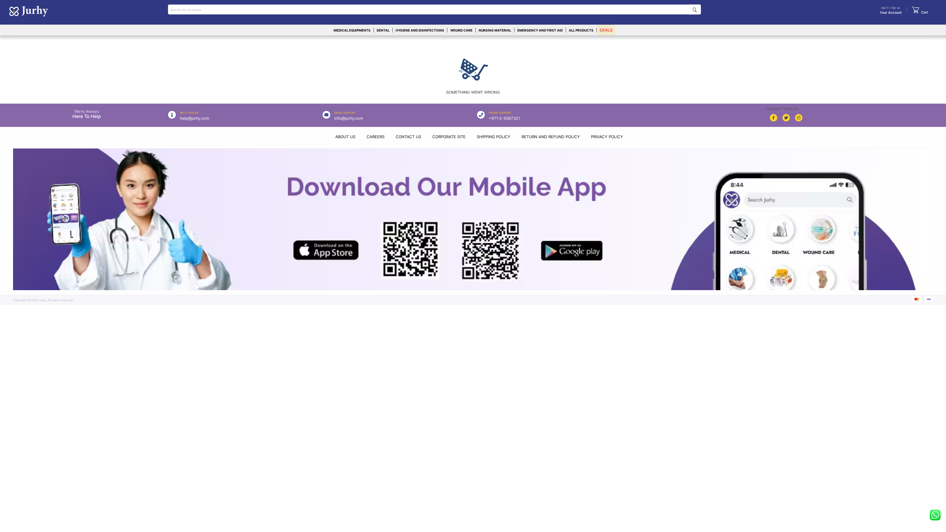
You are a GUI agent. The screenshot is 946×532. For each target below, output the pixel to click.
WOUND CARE (461, 30)
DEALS (606, 30)
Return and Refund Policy (551, 136)
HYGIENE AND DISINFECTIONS (420, 30)
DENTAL (383, 30)
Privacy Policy (607, 136)
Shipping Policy (493, 136)
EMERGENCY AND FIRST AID (540, 30)
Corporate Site (449, 136)
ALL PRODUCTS (581, 30)
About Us (345, 136)
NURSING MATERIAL (495, 30)
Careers (376, 136)
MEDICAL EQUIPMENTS (352, 30)
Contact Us (408, 136)
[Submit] (695, 10)
